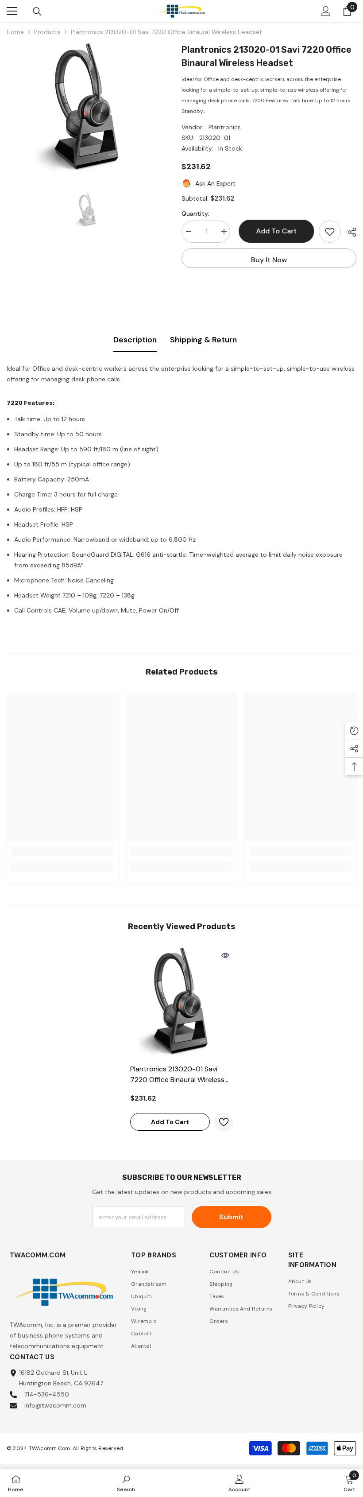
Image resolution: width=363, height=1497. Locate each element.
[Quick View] (225, 955)
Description (135, 339)
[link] (63, 850)
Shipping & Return (203, 339)
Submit (231, 1217)
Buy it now (269, 259)
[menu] (12, 11)
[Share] (348, 232)
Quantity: (195, 213)
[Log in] (326, 11)
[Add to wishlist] (330, 232)
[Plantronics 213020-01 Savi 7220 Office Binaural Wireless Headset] (182, 1003)
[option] (87, 109)
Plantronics (225, 127)
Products (47, 32)
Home (15, 32)
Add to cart (274, 231)
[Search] (37, 11)
